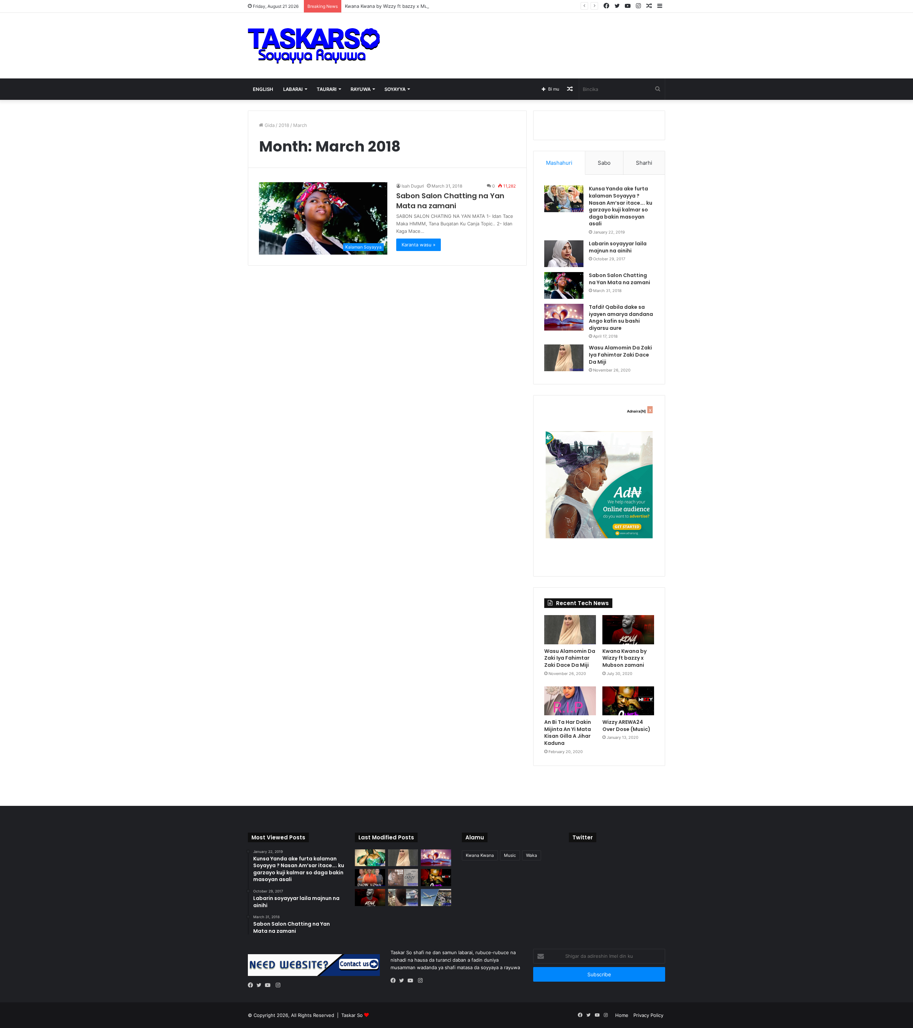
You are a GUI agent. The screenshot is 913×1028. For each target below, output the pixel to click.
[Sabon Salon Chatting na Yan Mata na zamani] (563, 285)
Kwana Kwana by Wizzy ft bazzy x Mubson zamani (400, 6)
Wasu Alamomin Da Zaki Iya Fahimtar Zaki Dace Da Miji (620, 354)
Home (621, 1015)
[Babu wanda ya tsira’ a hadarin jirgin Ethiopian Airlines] (436, 897)
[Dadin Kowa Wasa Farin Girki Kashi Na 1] (370, 877)
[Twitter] (260, 985)
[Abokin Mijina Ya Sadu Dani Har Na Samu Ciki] (370, 857)
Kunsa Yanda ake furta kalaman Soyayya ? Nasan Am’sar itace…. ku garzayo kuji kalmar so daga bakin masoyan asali (620, 206)
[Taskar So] (314, 45)
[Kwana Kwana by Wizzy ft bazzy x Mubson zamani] (628, 629)
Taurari (327, 89)
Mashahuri (559, 162)
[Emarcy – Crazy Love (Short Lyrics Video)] (403, 877)
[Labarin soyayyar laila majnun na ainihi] (563, 253)
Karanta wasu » (418, 244)
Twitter (582, 837)
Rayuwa (361, 89)
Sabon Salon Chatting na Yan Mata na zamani (450, 201)
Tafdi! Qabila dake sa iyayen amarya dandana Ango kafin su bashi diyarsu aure (621, 317)
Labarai (293, 89)
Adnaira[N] (636, 411)
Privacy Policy (648, 1015)
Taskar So (352, 1015)
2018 (284, 125)
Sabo (604, 162)
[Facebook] (252, 985)
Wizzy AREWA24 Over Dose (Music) (626, 725)
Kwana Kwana (480, 855)
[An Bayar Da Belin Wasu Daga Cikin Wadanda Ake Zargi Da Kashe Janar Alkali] (403, 897)
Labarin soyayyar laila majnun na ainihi (618, 247)
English (263, 89)
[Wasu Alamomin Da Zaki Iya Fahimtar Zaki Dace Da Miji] (563, 357)
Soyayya (395, 89)
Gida (269, 125)
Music (510, 855)
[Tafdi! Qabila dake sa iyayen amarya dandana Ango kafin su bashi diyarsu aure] (563, 317)
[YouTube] (269, 985)
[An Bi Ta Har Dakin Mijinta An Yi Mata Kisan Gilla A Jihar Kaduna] (570, 701)
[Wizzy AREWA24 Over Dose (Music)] (628, 701)
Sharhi (644, 162)
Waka (531, 855)
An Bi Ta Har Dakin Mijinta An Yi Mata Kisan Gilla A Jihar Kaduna (567, 732)
